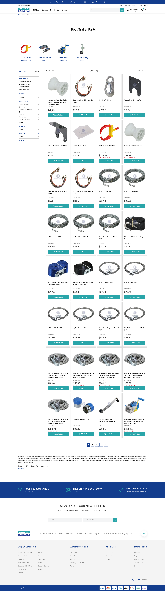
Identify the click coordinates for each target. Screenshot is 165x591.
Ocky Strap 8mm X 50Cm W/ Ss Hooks (57, 192)
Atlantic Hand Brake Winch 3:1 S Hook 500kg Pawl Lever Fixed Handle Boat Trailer (134, 421)
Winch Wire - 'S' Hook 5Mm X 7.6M (108, 238)
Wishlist (121, 5)
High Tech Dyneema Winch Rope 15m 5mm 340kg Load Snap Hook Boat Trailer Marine (109, 375)
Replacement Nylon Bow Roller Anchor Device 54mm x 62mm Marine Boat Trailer (57, 102)
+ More (21, 122)
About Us (127, 5)
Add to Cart (59, 115)
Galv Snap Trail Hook (105, 100)
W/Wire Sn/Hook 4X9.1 (55, 328)
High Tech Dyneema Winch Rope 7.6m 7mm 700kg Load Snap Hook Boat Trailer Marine (134, 375)
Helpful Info (143, 5)
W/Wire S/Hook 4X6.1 (131, 191)
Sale (58, 10)
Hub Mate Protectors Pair (81, 419)
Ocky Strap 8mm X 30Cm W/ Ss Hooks (83, 101)
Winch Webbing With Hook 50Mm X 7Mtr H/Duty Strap (83, 283)
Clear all (37, 71)
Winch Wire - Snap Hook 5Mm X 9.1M (134, 329)
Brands (64, 10)
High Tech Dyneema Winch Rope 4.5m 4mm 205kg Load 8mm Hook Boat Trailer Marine (58, 375)
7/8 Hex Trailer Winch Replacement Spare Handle (107, 420)
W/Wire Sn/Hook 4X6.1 (131, 282)
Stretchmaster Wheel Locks (107, 146)
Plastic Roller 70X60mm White (133, 146)
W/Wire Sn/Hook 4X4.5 (106, 282)
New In (53, 10)
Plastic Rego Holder (79, 146)
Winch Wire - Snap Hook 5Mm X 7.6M (109, 329)
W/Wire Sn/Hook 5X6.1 (80, 328)
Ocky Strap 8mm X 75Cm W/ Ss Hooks (83, 192)
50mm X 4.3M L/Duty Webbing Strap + (133, 238)
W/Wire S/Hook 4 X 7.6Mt (81, 237)
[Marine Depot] (23, 10)
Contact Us (134, 5)
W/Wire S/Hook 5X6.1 (54, 237)
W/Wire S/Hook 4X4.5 (105, 191)
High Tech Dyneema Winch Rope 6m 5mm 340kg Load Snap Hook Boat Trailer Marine (83, 375)
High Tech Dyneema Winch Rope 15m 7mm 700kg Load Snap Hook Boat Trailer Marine (58, 421)
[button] (144, 534)
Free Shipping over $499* (24, 5)
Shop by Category (42, 10)
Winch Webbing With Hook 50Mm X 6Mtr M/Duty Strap (58, 283)
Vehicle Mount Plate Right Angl (57, 146)
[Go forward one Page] (106, 445)
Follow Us (144, 580)
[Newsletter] (115, 520)
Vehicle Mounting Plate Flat (132, 100)
